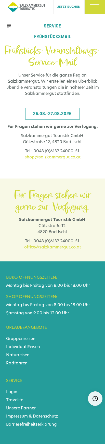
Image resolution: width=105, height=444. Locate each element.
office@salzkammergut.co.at (52, 247)
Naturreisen (18, 355)
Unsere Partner (21, 408)
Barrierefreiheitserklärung (31, 425)
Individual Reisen (23, 347)
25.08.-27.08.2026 (52, 114)
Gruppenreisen (20, 339)
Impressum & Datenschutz (32, 417)
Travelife (14, 400)
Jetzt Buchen (69, 7)
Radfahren (17, 363)
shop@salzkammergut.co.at (53, 157)
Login (11, 392)
